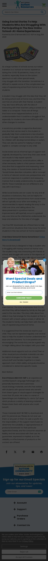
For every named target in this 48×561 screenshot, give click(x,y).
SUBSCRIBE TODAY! (24, 298)
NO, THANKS (24, 302)
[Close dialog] (44, 260)
